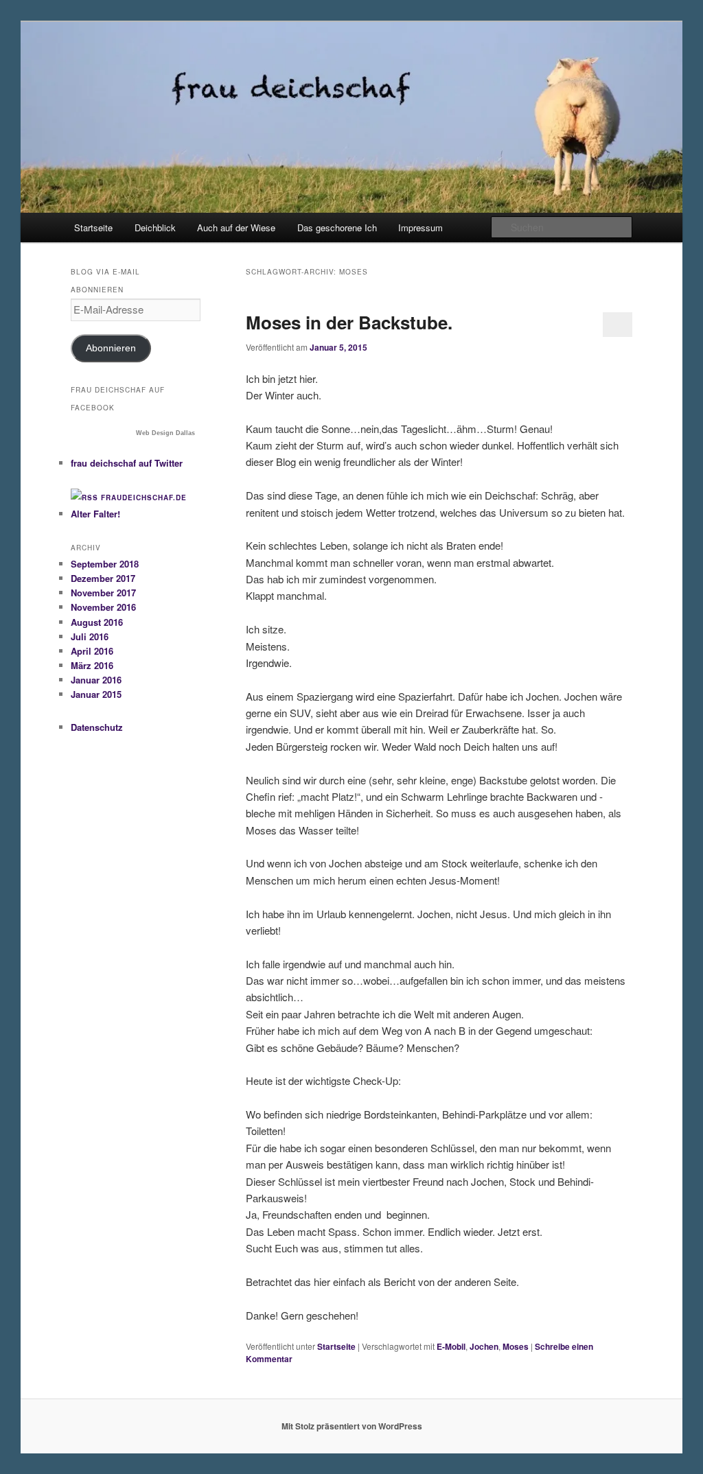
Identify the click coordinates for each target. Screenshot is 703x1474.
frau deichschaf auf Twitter (127, 462)
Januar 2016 (96, 679)
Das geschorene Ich (337, 227)
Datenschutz (97, 727)
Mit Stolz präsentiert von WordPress (351, 1426)
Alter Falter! (95, 513)
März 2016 (92, 665)
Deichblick (155, 227)
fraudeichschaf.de (144, 497)
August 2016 (97, 622)
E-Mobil (451, 1346)
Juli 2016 (89, 636)
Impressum (420, 227)
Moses (516, 1346)
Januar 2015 (96, 694)
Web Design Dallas (165, 433)
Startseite (93, 227)
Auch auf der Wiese (236, 227)
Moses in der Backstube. (349, 322)
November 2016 (103, 606)
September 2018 (105, 563)
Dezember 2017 (103, 578)
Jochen (484, 1346)
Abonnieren (111, 348)
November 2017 (103, 592)
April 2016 (92, 650)
